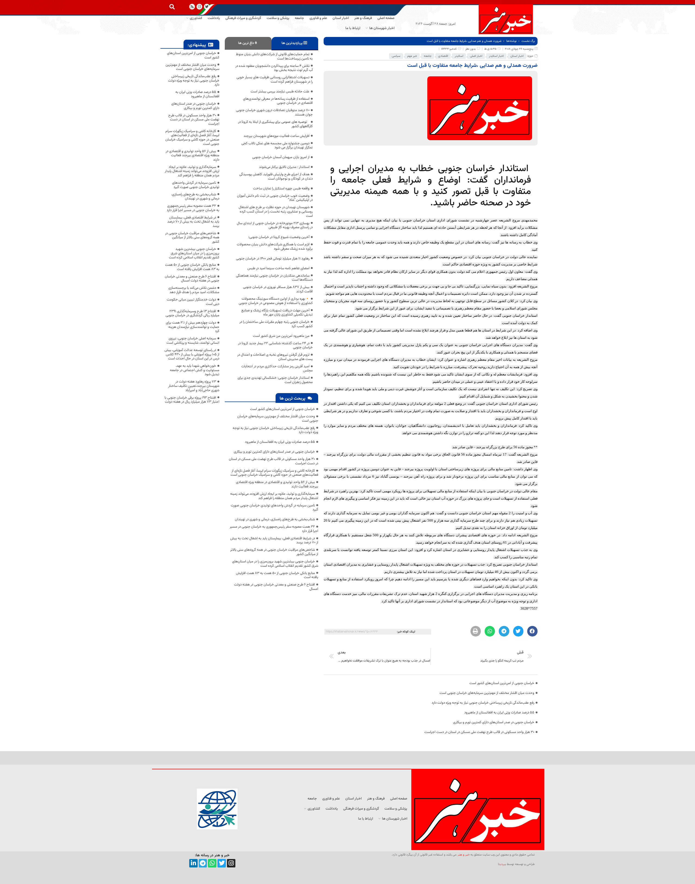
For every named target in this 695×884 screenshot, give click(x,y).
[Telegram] (203, 863)
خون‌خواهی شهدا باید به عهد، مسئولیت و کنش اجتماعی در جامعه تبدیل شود (194, 370)
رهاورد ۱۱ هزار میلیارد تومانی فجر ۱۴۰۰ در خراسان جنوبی (272, 258)
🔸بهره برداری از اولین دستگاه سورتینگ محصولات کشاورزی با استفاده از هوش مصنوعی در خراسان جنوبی (276, 301)
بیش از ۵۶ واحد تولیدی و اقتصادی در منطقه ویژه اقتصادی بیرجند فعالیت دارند (277, 484)
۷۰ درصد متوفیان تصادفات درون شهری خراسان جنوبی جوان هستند (274, 112)
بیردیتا (502, 864)
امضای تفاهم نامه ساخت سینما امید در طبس (278, 268)
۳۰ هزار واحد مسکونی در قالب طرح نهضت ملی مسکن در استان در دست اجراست (479, 732)
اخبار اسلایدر (496, 56)
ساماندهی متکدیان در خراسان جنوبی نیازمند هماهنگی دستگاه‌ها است (274, 278)
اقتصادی (443, 56)
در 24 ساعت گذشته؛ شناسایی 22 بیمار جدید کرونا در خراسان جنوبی (275, 345)
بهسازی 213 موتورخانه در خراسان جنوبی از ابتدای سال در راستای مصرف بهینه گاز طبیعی (275, 225)
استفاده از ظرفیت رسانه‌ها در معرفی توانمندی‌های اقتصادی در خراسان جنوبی (278, 101)
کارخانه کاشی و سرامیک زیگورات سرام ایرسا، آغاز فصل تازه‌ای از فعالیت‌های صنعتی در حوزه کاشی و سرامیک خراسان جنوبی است (274, 473)
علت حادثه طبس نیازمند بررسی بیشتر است (280, 91)
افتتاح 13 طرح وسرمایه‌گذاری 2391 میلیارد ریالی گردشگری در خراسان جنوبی (192, 313)
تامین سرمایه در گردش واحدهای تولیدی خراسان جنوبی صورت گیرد (274, 508)
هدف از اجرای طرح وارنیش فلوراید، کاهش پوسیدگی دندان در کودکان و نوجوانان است (276, 176)
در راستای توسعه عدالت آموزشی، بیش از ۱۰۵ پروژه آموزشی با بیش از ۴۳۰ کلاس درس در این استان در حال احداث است (192, 354)
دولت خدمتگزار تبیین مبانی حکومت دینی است (193, 302)
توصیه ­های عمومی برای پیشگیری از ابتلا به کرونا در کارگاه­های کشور (275, 124)
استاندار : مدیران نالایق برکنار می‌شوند (284, 167)
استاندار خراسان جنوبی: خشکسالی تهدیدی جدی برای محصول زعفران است (275, 380)
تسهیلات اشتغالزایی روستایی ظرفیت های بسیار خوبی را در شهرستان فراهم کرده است (274, 79)
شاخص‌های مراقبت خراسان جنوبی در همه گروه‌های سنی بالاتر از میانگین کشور (274, 552)
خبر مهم (412, 56)
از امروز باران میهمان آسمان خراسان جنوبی (280, 157)
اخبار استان (516, 56)
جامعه (427, 56)
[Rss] (192, 7)
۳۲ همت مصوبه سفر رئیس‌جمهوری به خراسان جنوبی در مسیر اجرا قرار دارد (274, 529)
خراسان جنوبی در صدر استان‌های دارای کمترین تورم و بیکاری (493, 722)
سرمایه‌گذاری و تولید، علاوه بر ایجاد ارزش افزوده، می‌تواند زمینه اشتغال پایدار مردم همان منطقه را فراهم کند (274, 496)
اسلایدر (459, 56)
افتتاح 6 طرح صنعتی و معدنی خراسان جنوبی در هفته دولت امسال (276, 587)
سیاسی (396, 56)
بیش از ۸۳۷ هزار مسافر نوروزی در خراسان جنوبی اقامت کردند (278, 289)
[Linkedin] (193, 863)
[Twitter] (221, 863)
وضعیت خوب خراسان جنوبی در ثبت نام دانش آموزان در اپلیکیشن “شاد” (275, 198)
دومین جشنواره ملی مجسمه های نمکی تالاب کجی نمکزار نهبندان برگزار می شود (277, 146)
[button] (172, 6)
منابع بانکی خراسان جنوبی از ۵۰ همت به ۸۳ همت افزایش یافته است (277, 575)
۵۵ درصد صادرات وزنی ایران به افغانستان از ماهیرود (499, 712)
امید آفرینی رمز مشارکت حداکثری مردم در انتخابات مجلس (277, 369)
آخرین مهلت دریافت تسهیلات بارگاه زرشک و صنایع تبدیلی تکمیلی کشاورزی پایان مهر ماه (277, 313)
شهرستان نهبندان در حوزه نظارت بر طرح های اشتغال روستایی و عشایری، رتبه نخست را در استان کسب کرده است (276, 211)
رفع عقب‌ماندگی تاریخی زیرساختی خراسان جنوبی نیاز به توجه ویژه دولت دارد (483, 703)
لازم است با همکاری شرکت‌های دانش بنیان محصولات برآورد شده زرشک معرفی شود (275, 247)
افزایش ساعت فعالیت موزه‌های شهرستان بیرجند (276, 136)
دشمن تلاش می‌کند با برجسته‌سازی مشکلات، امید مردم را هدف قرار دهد (193, 290)
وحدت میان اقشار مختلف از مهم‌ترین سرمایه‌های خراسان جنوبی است (487, 693)
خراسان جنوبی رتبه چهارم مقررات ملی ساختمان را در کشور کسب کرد (276, 324)
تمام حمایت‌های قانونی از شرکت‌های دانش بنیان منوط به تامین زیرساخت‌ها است (274, 56)
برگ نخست (528, 41)
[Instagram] (199, 7)
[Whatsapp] (212, 863)
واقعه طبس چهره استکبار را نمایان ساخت (281, 188)
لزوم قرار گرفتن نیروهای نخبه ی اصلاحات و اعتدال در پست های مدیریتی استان (275, 357)
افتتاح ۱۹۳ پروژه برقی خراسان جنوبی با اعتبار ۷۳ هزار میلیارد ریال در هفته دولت (192, 400)
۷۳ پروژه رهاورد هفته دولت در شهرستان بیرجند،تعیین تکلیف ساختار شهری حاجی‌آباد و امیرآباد (193, 386)
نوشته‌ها (511, 41)
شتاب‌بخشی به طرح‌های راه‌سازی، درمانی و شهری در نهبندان (275, 519)
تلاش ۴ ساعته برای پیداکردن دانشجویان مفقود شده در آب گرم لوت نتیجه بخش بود (274, 68)
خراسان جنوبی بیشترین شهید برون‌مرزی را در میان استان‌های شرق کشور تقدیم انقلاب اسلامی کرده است (275, 564)
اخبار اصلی (476, 56)
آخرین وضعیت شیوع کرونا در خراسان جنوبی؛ (278, 237)
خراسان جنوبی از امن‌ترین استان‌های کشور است (501, 683)
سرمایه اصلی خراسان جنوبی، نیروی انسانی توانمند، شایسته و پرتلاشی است (192, 341)
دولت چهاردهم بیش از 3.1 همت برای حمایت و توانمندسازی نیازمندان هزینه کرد (192, 327)
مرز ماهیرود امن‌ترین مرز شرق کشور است (281, 336)
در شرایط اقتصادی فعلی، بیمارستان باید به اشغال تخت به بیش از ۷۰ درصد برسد (274, 541)
